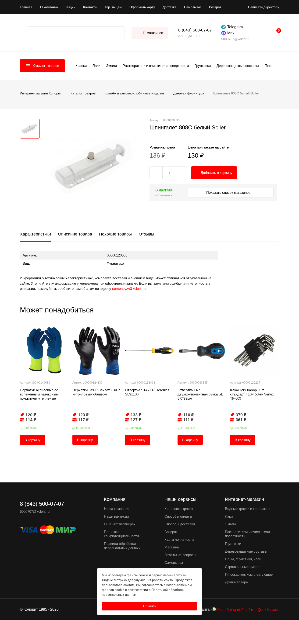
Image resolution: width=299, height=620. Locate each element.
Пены (269, 66)
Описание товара (75, 234)
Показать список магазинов (228, 192)
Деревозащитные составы (238, 66)
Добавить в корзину (216, 173)
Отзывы (146, 234)
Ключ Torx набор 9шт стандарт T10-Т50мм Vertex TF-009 (252, 394)
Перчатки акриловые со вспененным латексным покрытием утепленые (39, 394)
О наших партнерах (119, 524)
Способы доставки (179, 524)
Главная (26, 7)
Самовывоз (192, 7)
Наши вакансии (116, 516)
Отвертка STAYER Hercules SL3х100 (147, 392)
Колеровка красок (178, 509)
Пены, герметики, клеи (243, 559)
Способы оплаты (178, 516)
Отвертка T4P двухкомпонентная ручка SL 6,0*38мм (200, 394)
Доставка (169, 7)
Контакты (90, 7)
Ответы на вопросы (180, 555)
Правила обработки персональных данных (122, 546)
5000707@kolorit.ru (235, 39)
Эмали (111, 66)
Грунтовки (203, 66)
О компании (49, 7)
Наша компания (116, 509)
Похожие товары (115, 234)
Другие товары (237, 582)
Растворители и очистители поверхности (156, 66)
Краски (81, 66)
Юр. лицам (113, 7)
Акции (70, 7)
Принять (149, 606)
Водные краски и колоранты (247, 509)
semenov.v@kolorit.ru (129, 289)
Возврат (215, 7)
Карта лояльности (179, 539)
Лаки (96, 66)
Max (230, 33)
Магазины (172, 547)
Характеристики (35, 234)
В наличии (30, 428)
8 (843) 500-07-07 (195, 30)
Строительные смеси (242, 567)
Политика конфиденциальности (121, 534)
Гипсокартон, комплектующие (249, 574)
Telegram (235, 27)
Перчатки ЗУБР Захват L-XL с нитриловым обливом (96, 392)
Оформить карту (142, 7)
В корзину (32, 440)
